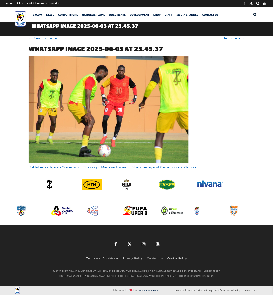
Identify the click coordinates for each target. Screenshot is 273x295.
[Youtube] (264, 3)
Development (139, 15)
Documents (117, 15)
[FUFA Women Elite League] (30, 210)
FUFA (9, 3)
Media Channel (187, 15)
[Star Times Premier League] (243, 210)
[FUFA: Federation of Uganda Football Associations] (21, 19)
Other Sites (53, 3)
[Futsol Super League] (172, 210)
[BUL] (174, 184)
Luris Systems (148, 290)
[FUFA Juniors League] (101, 210)
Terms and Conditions (102, 258)
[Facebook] (244, 3)
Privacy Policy (133, 258)
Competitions (68, 15)
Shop (156, 15)
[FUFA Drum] (208, 210)
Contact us (210, 15)
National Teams (93, 15)
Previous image (43, 38)
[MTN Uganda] (98, 184)
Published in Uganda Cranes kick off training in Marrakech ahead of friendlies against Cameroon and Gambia (112, 167)
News (50, 15)
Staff (168, 15)
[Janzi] (60, 184)
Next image (233, 38)
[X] (251, 3)
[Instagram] (257, 3)
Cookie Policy (177, 258)
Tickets (20, 3)
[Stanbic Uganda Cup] (66, 210)
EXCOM (37, 15)
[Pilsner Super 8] (137, 210)
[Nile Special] (136, 184)
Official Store (35, 3)
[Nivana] (212, 184)
